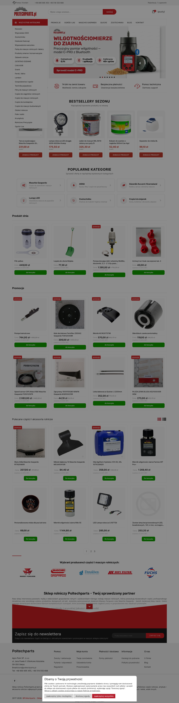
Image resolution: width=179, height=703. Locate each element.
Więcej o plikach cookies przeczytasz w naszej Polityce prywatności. (72, 691)
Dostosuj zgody (83, 696)
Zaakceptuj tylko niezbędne (59, 696)
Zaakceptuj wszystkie (104, 696)
